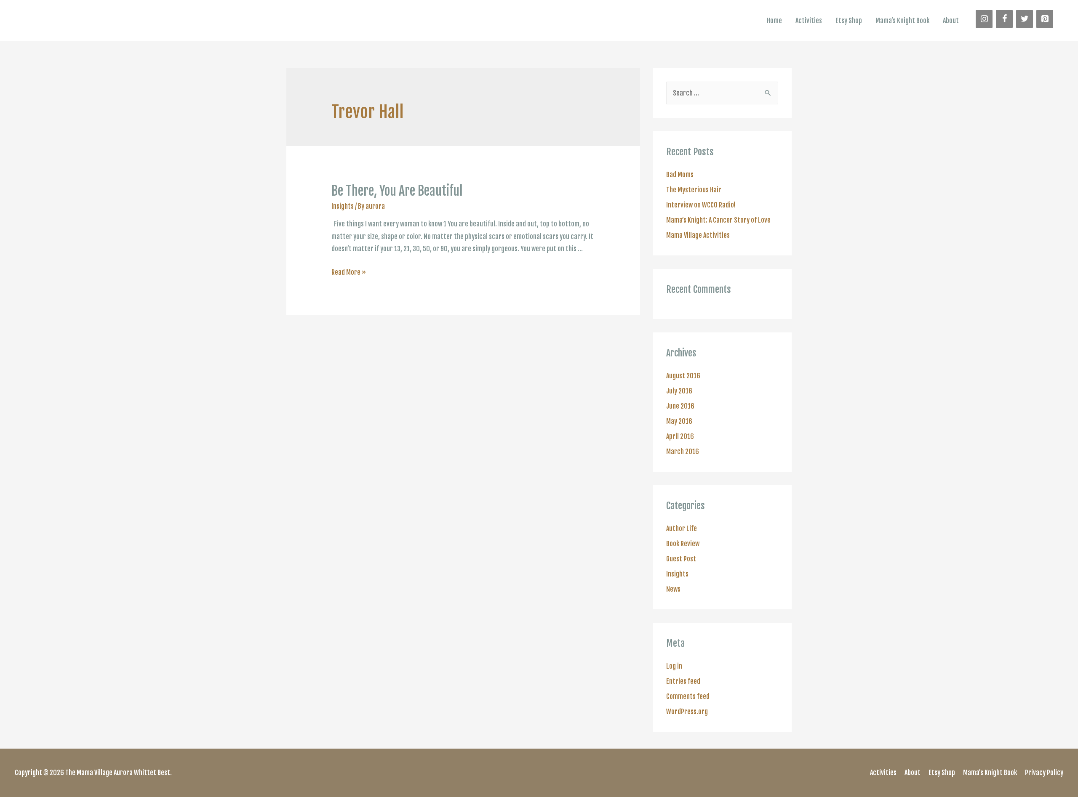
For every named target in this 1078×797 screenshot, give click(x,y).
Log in (674, 666)
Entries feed (683, 681)
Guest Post (681, 559)
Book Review (682, 543)
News (673, 589)
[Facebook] (1004, 19)
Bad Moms (680, 174)
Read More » (348, 272)
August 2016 (683, 376)
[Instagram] (984, 19)
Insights (342, 206)
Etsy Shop (848, 20)
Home (774, 20)
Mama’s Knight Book (902, 20)
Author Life (681, 528)
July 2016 (679, 391)
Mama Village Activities (698, 235)
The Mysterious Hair (693, 190)
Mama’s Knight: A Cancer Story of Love (718, 220)
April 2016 (680, 436)
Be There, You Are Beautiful (397, 191)
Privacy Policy (1044, 772)
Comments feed (688, 696)
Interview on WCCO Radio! (700, 205)
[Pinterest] (1044, 19)
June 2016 (680, 406)
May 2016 (679, 421)
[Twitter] (1024, 19)
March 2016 (682, 451)
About (951, 20)
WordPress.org (687, 711)
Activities (808, 20)
